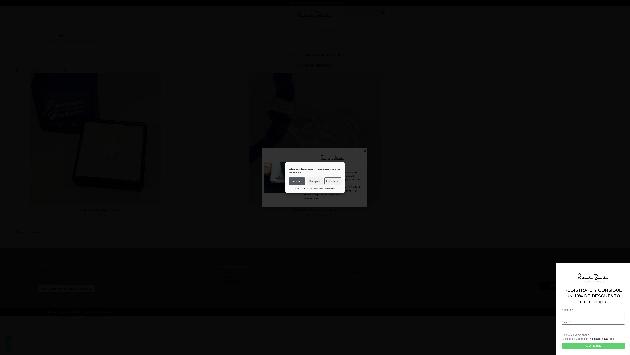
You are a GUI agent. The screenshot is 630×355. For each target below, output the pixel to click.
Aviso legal (330, 189)
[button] (625, 268)
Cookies (299, 189)
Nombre (567, 309)
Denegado (314, 181)
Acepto (297, 181)
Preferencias (332, 181)
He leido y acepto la (589, 338)
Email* (566, 322)
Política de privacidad (313, 189)
